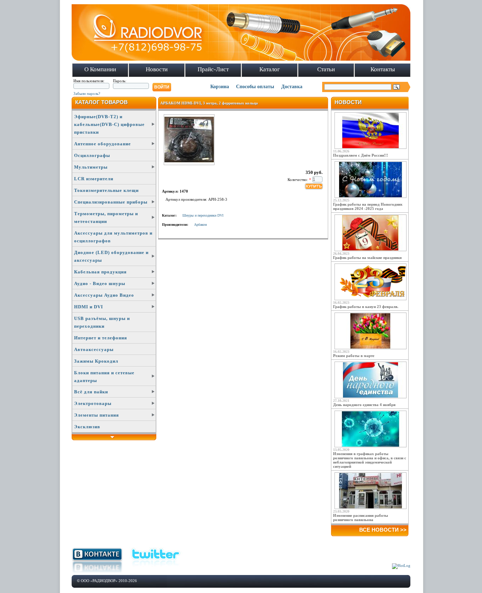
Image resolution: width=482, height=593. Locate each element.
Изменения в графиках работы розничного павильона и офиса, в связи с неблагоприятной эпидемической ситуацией (369, 460)
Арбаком (200, 224)
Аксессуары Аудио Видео (104, 295)
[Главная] (241, 59)
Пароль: (119, 81)
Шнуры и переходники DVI (202, 215)
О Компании (100, 69)
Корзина (219, 86)
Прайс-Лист (213, 69)
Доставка (291, 86)
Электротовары (93, 403)
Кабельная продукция (100, 271)
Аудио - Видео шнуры (99, 283)
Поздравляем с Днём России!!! (360, 155)
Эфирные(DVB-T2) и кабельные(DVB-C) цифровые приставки (109, 124)
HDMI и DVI (88, 306)
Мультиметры (91, 167)
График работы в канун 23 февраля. (365, 306)
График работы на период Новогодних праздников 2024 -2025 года (368, 206)
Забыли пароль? (86, 93)
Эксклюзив (87, 426)
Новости (157, 69)
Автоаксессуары (94, 349)
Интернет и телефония (100, 337)
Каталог (269, 69)
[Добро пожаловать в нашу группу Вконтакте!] (97, 571)
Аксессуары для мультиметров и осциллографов (113, 236)
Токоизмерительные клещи (106, 190)
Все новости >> (382, 530)
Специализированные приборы (110, 202)
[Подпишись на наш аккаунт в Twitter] (155, 567)
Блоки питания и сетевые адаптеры (104, 376)
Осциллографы (92, 155)
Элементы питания (96, 415)
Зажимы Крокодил (96, 361)
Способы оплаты (255, 86)
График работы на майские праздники (367, 257)
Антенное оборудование (102, 143)
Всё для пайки (91, 391)
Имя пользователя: (88, 81)
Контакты (382, 69)
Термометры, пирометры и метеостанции (106, 217)
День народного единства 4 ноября (364, 405)
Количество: (299, 179)
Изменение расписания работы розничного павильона (360, 517)
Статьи (326, 69)
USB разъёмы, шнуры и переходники (102, 322)
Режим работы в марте (353, 355)
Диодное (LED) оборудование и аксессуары (111, 256)
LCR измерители (93, 178)
